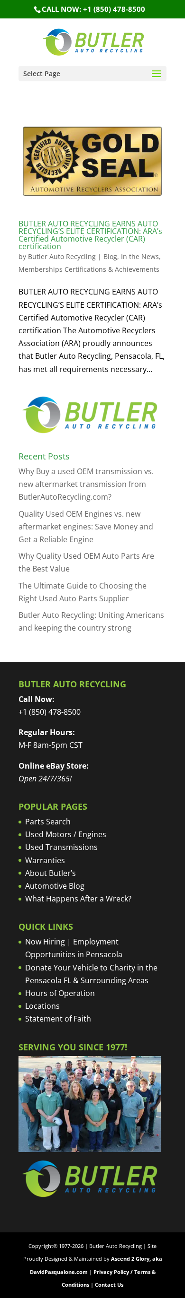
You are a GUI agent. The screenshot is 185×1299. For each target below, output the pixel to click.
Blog (110, 256)
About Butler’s (50, 873)
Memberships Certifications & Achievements (88, 269)
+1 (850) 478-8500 (49, 712)
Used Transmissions (61, 847)
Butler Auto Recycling (62, 256)
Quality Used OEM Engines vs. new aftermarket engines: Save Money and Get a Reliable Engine (85, 527)
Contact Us (109, 1284)
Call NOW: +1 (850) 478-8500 (93, 9)
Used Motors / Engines (65, 834)
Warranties (45, 860)
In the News (140, 256)
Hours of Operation (60, 993)
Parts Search (48, 821)
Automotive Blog (54, 886)
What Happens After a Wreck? (78, 898)
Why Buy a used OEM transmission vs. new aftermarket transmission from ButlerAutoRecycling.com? (86, 484)
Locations (42, 1006)
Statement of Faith (58, 1018)
